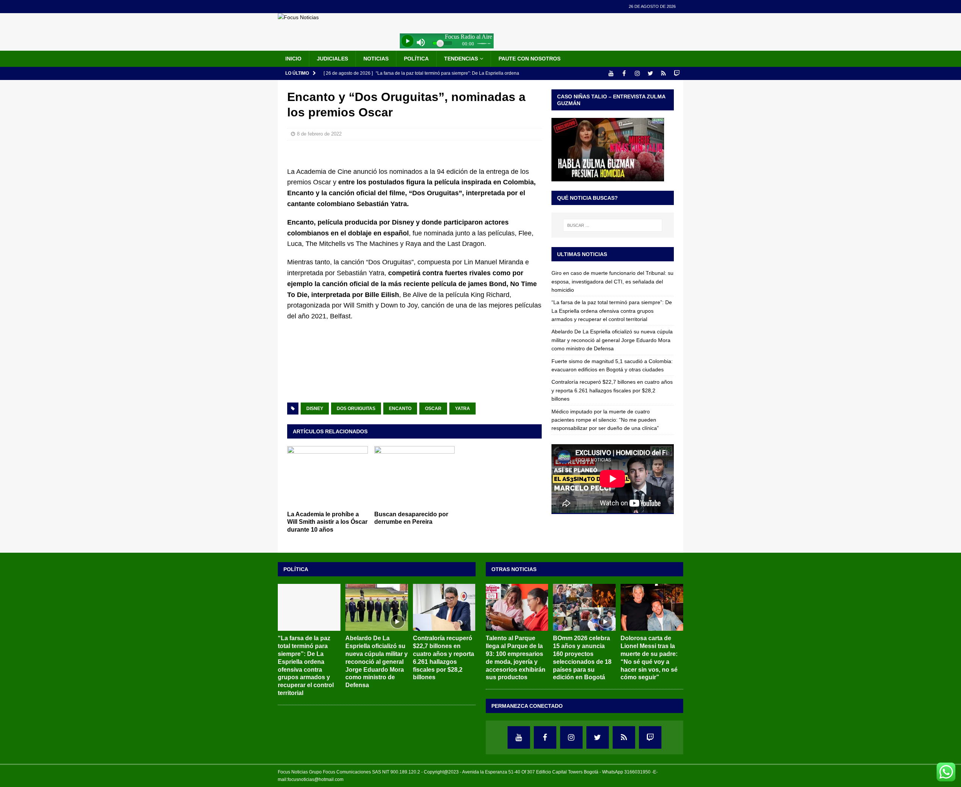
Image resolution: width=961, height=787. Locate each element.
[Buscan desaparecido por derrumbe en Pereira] (414, 476)
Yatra (462, 408)
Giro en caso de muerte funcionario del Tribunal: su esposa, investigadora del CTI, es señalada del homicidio (612, 281)
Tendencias (461, 59)
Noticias (376, 59)
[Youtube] (611, 73)
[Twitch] (676, 73)
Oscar (433, 408)
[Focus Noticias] (298, 17)
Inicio (293, 59)
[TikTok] (663, 73)
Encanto (400, 408)
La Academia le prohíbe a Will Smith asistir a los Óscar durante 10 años (327, 522)
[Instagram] (637, 73)
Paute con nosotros (529, 59)
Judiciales (332, 59)
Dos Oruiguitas (356, 408)
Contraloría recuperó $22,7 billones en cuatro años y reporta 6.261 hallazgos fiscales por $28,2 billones (612, 390)
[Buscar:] (612, 225)
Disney (314, 408)
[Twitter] (650, 73)
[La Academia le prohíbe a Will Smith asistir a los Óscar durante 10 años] (327, 476)
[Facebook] (624, 73)
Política (416, 59)
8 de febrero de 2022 (319, 134)
